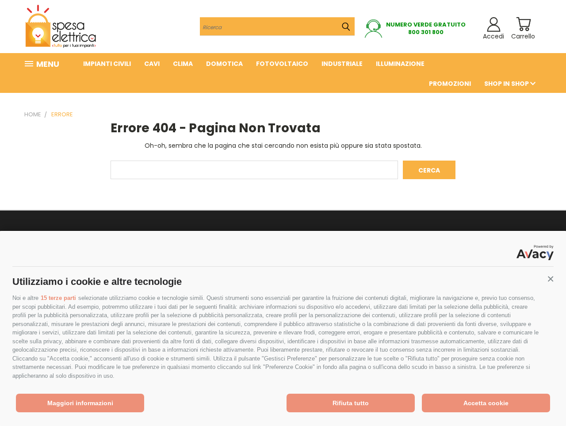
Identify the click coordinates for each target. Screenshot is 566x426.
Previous (543, 398)
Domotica (224, 63)
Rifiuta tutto (351, 403)
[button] (550, 279)
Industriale (342, 63)
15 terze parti (58, 298)
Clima (183, 63)
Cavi (152, 63)
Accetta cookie (486, 403)
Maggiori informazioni (80, 403)
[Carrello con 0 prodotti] (523, 24)
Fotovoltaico (282, 63)
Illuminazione (400, 63)
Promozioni (450, 83)
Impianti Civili (107, 63)
